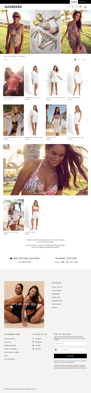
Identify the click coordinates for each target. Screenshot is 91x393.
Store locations (56, 304)
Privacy (34, 389)
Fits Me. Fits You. (57, 287)
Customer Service (9, 338)
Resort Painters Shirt (11, 97)
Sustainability (56, 294)
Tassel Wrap (51, 137)
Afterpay (54, 307)
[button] (4, 80)
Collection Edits (13, 56)
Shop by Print (56, 297)
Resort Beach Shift (74, 97)
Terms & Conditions (25, 389)
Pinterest (38, 348)
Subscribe (70, 356)
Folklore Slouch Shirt (11, 232)
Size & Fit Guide (56, 290)
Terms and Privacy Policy (72, 360)
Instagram (38, 342)
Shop (5, 56)
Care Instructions (9, 359)
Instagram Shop (56, 300)
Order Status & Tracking (11, 352)
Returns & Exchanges (10, 348)
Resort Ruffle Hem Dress (76, 137)
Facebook (38, 338)
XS (8, 93)
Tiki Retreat (22, 56)
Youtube (37, 345)
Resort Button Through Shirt (12, 137)
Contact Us (7, 342)
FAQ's (6, 355)
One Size (56, 134)
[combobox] (57, 350)
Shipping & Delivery (10, 345)
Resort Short (30, 232)
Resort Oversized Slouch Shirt (55, 97)
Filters (85, 59)
